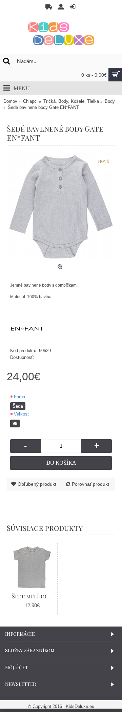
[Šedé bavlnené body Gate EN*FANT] (61, 207)
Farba (19, 396)
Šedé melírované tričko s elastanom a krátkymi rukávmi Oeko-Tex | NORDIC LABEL (33, 596)
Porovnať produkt (90, 484)
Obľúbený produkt (37, 484)
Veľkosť (21, 414)
